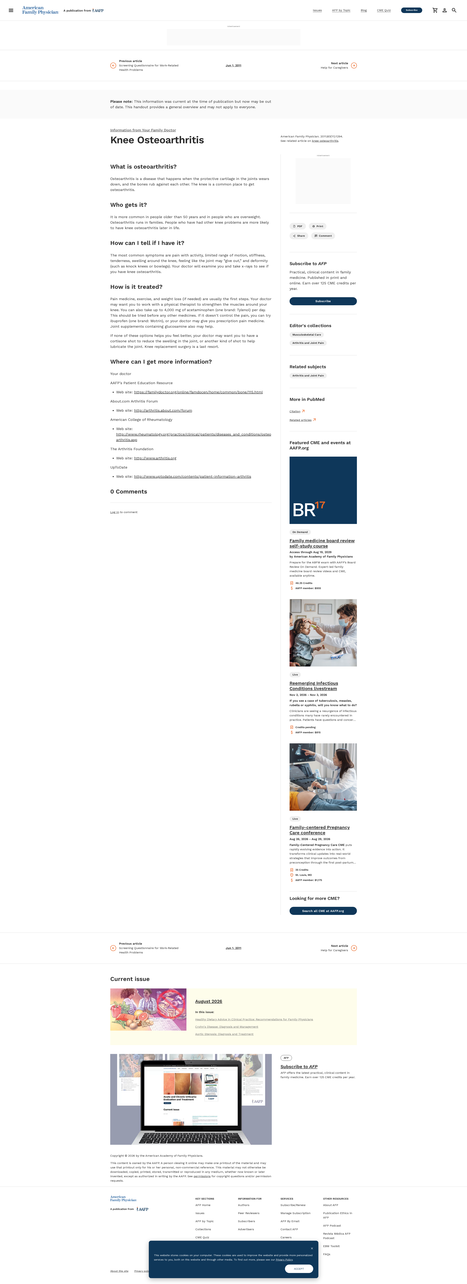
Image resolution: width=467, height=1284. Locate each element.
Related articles (301, 420)
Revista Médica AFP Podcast (336, 1236)
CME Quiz (384, 10)
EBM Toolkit (331, 1246)
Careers (286, 1237)
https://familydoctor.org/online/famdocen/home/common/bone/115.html (198, 392)
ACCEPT (299, 1268)
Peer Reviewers (248, 1213)
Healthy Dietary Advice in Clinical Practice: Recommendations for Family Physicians (254, 1019)
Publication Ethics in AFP (337, 1215)
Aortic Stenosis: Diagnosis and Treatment (224, 1034)
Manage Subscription (295, 1213)
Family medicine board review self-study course (322, 543)
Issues (317, 10)
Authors (243, 1205)
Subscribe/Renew (293, 1205)
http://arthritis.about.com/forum (163, 410)
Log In (114, 512)
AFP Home (202, 1205)
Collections (203, 1229)
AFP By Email (290, 1221)
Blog (364, 10)
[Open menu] (11, 10)
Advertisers (246, 1229)
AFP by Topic (341, 10)
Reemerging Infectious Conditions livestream (314, 686)
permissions (202, 1176)
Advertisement (233, 26)
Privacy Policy (284, 1259)
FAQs (326, 1254)
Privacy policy (142, 1271)
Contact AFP (289, 1229)
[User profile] (445, 10)
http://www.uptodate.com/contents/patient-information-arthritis (192, 476)
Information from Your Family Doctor (143, 130)
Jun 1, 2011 (233, 65)
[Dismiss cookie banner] (312, 1248)
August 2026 (208, 1001)
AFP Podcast (332, 1225)
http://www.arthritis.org (155, 458)
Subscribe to (299, 1066)
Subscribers (246, 1221)
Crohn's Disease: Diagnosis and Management (226, 1026)
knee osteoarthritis (325, 141)
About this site (119, 1271)
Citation (295, 411)
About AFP (330, 1205)
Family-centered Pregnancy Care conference (320, 830)
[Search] (454, 10)
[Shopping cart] (435, 10)
